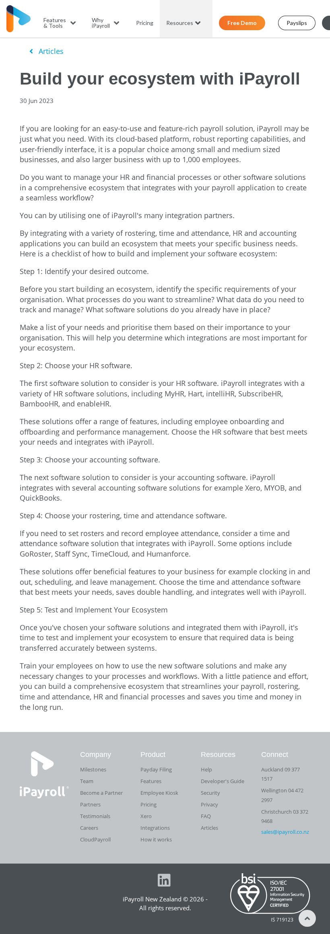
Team (86, 781)
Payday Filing (156, 769)
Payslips (297, 22)
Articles (50, 51)
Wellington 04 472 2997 (282, 795)
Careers (89, 827)
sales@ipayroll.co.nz (285, 831)
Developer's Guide (222, 781)
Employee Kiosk (159, 792)
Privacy (209, 804)
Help (206, 769)
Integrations (155, 827)
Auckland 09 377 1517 (280, 774)
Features (150, 781)
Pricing (144, 22)
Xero (146, 816)
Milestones (93, 769)
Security (210, 792)
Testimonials (95, 816)
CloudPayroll (95, 839)
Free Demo (242, 22)
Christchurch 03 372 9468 (284, 816)
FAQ (206, 816)
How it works (156, 839)
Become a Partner (101, 792)
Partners (90, 804)
